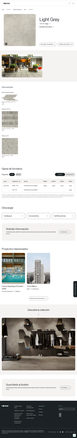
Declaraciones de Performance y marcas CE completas (18, 416)
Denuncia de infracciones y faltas (31, 414)
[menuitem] (12, 174)
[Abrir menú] (73, 3)
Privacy (40, 409)
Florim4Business (30, 410)
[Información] (19, 181)
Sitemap (41, 415)
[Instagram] (52, 432)
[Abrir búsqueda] (69, 3)
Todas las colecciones (17, 9)
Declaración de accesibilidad (18, 422)
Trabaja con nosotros (19, 410)
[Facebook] (60, 432)
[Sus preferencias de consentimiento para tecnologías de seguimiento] (74, 435)
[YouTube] (58, 432)
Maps (25, 9)
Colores (60, 174)
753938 (45, 185)
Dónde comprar (30, 418)
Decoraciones (70, 174)
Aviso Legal (41, 406)
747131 (70, 185)
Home (3, 9)
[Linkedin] (62, 432)
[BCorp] (60, 417)
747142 (53, 185)
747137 (62, 185)
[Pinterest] (55, 432)
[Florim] (6, 3)
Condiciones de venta (18, 406)
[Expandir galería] (4, 75)
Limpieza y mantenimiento (30, 406)
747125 (70, 189)
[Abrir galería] (6, 44)
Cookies (41, 412)
